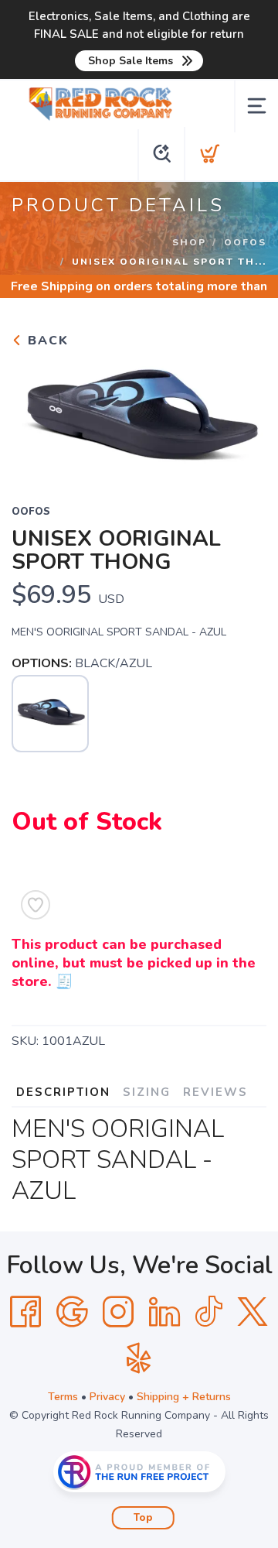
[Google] (72, 1312)
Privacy (107, 1396)
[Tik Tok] (208, 1312)
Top (143, 1518)
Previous (35, 416)
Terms (63, 1396)
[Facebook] (25, 1312)
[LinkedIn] (164, 1312)
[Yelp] (139, 1358)
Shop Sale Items (130, 60)
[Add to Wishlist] (35, 905)
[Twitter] (252, 1312)
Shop (189, 242)
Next (242, 416)
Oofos (245, 242)
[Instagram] (118, 1312)
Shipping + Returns (184, 1396)
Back (46, 340)
